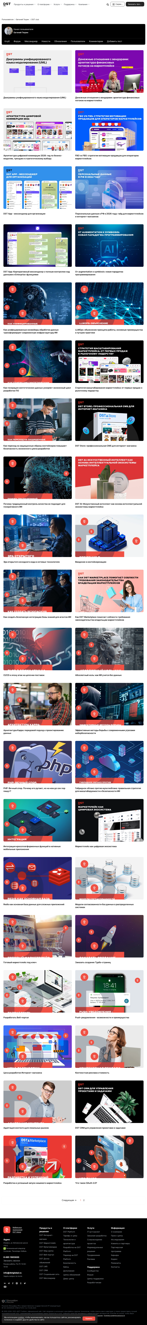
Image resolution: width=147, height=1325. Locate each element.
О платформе (43, 4)
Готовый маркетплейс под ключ (20, 962)
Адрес (6, 1239)
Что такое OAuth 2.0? (86, 1183)
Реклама (91, 1259)
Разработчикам (94, 1282)
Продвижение (93, 1255)
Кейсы (66, 1267)
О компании (116, 1232)
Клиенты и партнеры (120, 1243)
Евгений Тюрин (21, 32)
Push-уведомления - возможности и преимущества (102, 1017)
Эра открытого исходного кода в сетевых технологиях (31, 562)
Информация (117, 1228)
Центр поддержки (95, 1278)
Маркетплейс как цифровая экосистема (96, 846)
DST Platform (69, 1232)
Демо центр (68, 1278)
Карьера (115, 1255)
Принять (88, 1318)
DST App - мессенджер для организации (24, 213)
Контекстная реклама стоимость (92, 1073)
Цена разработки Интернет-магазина (22, 1073)
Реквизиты (116, 1263)
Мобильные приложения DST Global (17, 1229)
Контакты (115, 1267)
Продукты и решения (23, 4)
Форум (90, 1275)
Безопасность (69, 1263)
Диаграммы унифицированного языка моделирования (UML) (34, 97)
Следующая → (69, 1200)
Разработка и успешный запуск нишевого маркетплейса (32, 1183)
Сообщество (93, 1271)
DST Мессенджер (47, 1278)
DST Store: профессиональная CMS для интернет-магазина (105, 446)
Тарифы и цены (70, 1235)
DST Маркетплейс (47, 1243)
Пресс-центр (117, 1235)
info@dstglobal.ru (12, 1273)
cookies (21, 1317)
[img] (107, 4)
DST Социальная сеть (49, 1274)
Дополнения (68, 1271)
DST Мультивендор (48, 1247)
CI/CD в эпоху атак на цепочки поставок (23, 675)
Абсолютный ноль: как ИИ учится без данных (98, 675)
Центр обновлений (71, 1275)
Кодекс (114, 1259)
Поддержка (69, 4)
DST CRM (43, 1270)
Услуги (57, 4)
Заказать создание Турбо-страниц (93, 962)
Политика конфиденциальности (114, 1315)
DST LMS (43, 1266)
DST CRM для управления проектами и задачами (100, 1128)
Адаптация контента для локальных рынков (26, 1128)
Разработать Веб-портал (16, 1017)
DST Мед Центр (46, 1251)
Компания (83, 4)
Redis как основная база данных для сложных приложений (33, 904)
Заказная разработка (96, 1235)
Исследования (117, 1239)
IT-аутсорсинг (93, 1232)
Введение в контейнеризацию (90, 562)
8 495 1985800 (11, 1257)
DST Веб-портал (46, 1255)
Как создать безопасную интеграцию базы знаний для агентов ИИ (37, 617)
